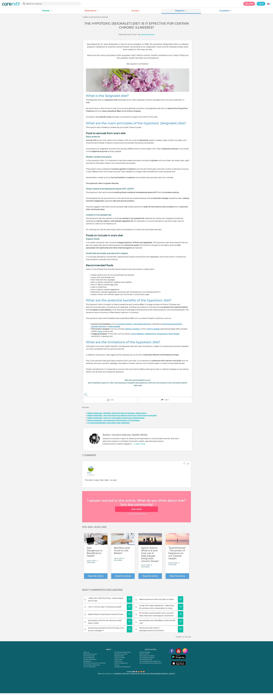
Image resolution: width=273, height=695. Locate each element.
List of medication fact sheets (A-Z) (150, 663)
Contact (116, 665)
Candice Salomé (148, 34)
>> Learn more (139, 444)
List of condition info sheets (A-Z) (149, 661)
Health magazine (144, 652)
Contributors (87, 661)
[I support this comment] (184, 463)
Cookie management (121, 663)
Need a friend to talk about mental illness (105, 614)
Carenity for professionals (122, 667)
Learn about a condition (147, 656)
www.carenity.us (107, 674)
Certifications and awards (122, 652)
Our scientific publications (91, 665)
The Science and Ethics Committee (94, 663)
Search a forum (144, 654)
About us (86, 652)
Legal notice (118, 659)
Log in (261, 4)
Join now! (249, 4)
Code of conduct (119, 657)
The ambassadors (89, 657)
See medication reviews (147, 657)
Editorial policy (119, 656)
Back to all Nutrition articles (96, 17)
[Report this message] (188, 463)
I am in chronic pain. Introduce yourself (104, 607)
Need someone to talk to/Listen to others (156, 599)
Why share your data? (90, 654)
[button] (47, 11)
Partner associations (89, 659)
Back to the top (184, 637)
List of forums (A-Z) (145, 659)
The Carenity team (89, 656)
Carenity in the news (120, 654)
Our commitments (89, 667)
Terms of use (118, 661)
